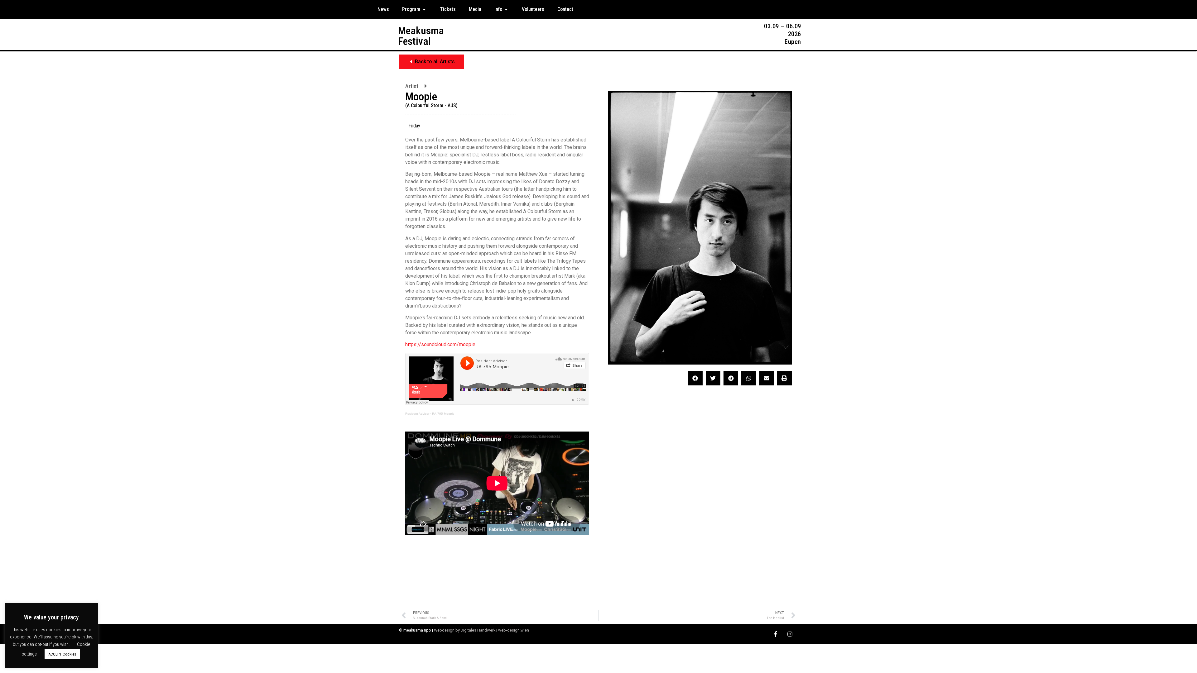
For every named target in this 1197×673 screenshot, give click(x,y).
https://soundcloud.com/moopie (440, 344)
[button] (431, 62)
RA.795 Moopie (443, 413)
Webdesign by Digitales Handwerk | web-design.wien (481, 630)
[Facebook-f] (775, 634)
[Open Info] (506, 9)
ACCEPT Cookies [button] (62, 654)
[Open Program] (424, 9)
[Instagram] (789, 634)
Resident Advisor (417, 413)
